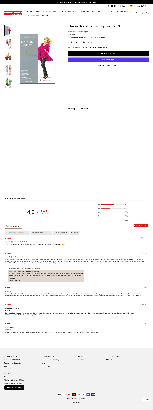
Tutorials (110, 11)
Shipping (82, 37)
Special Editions (98, 11)
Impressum (8, 373)
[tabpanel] (76, 284)
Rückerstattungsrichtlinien (14, 380)
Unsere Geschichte (32, 15)
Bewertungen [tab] (13, 226)
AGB (5, 377)
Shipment (81, 356)
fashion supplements (12, 363)
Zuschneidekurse (48, 356)
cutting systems (10, 356)
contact (81, 360)
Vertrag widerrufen (14, 388)
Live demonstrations (123, 11)
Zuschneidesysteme (33, 11)
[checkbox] (75, 233)
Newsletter (110, 360)
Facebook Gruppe (113, 356)
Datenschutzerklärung (13, 383)
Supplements (84, 11)
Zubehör (45, 15)
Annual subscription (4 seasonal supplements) (59, 11)
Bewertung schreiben (140, 225)
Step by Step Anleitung (50, 360)
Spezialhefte (9, 367)
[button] (113, 204)
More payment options (108, 65)
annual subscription (12, 360)
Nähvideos (45, 363)
